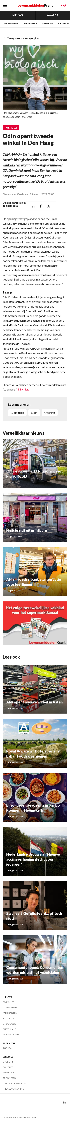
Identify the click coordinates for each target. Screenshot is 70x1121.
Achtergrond (11, 1034)
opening (49, 412)
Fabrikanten (30, 23)
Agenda (7, 1048)
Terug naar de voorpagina (23, 38)
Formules (47, 23)
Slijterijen (63, 23)
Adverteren (9, 1072)
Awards (52, 15)
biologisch (17, 412)
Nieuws (17, 15)
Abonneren (9, 1078)
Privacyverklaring (13, 1088)
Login (64, 5)
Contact (8, 1067)
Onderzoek (9, 1023)
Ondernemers (10, 23)
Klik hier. (23, 389)
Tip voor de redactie (14, 1083)
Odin (34, 412)
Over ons (8, 1061)
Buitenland (9, 1029)
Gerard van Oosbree (15, 194)
